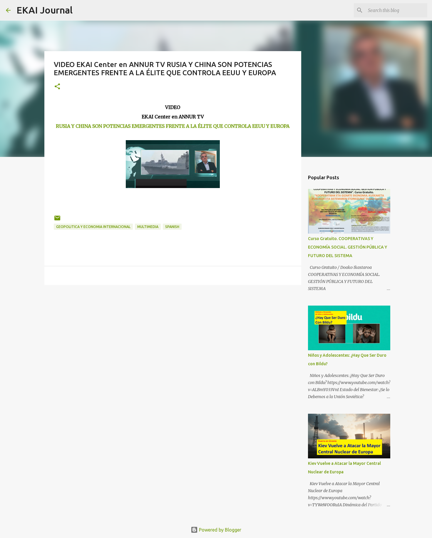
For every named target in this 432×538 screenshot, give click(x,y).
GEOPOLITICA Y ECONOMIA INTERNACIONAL (93, 227)
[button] (57, 87)
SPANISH (172, 227)
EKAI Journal (44, 10)
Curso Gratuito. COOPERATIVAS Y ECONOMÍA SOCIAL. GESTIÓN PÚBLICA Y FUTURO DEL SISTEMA (347, 247)
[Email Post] (57, 220)
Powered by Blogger (219, 529)
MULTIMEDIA (147, 227)
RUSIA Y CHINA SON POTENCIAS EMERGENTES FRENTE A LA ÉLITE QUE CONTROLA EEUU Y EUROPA (172, 126)
